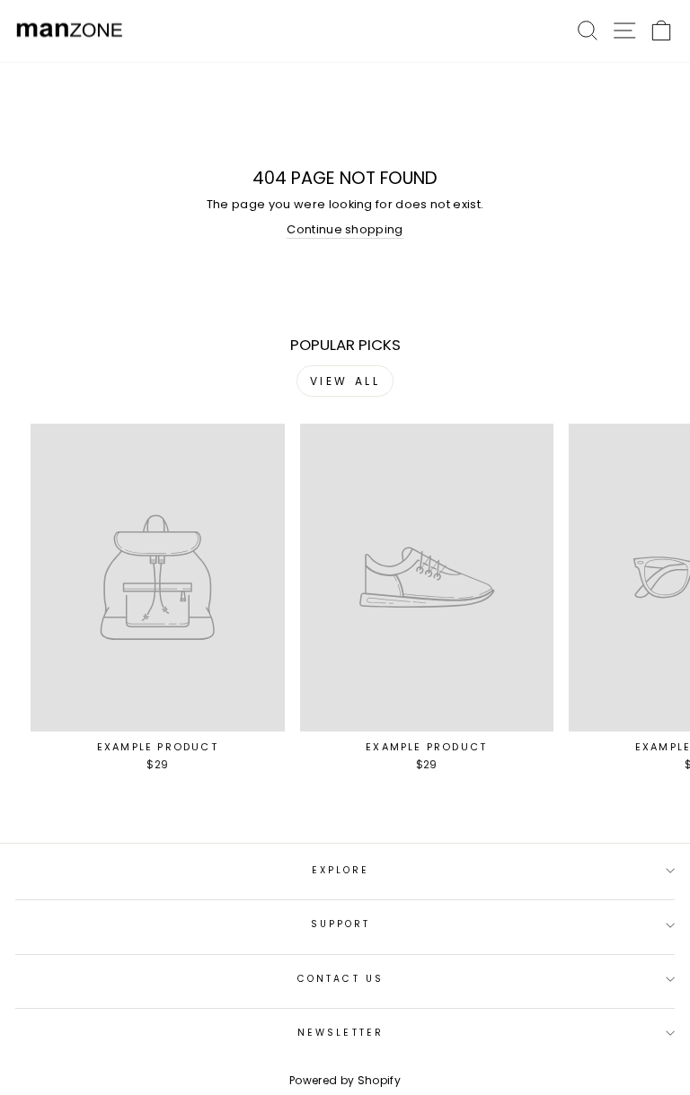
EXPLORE (341, 870)
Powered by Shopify (345, 1080)
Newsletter (340, 1032)
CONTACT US (340, 979)
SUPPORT (341, 924)
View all (345, 381)
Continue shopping (344, 230)
